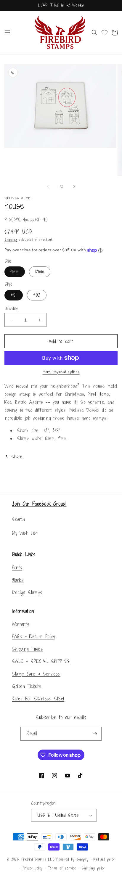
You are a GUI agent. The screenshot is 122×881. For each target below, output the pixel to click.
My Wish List (24, 533)
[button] (7, 32)
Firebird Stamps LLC (37, 859)
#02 (36, 295)
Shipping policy (93, 868)
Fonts (17, 567)
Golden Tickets (26, 686)
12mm (39, 272)
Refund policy (104, 859)
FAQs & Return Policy (33, 636)
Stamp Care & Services (36, 674)
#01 (14, 295)
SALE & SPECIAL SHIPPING (41, 661)
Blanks (18, 580)
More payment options (61, 371)
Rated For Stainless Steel (38, 698)
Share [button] (17, 457)
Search (18, 519)
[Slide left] (47, 186)
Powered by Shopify (72, 859)
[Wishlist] (104, 32)
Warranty (20, 624)
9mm (15, 272)
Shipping (10, 239)
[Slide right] (74, 186)
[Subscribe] (94, 734)
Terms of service (62, 868)
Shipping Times (27, 649)
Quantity (10, 308)
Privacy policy (33, 868)
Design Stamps (27, 592)
